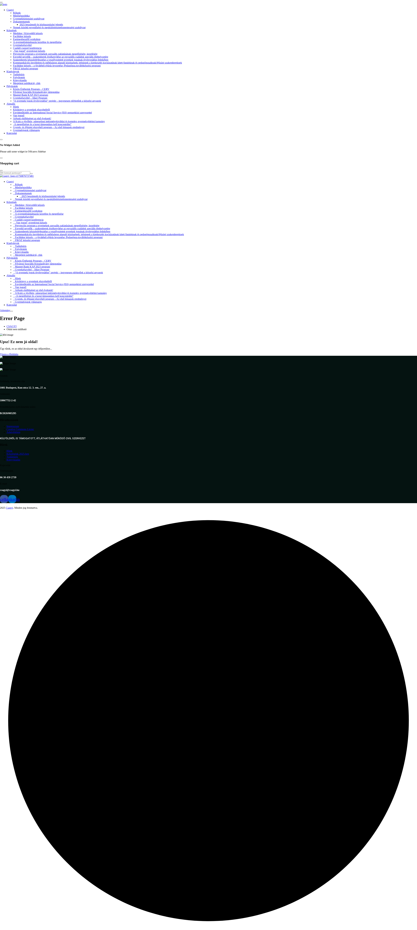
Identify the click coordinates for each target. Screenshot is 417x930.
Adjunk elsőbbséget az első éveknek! (32, 118)
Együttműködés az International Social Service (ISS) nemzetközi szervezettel (52, 112)
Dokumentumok (21, 21)
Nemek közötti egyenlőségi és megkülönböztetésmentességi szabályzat (49, 27)
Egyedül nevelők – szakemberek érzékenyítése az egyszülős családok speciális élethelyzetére (60, 56)
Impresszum (13, 426)
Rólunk (17, 12)
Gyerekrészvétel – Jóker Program (30, 98)
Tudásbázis (18, 74)
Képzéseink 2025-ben (18, 453)
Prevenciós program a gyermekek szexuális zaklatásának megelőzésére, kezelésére (55, 53)
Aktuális (11, 103)
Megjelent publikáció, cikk (26, 83)
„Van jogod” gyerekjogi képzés (29, 51)
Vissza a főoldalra (9, 354)
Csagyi (10, 9)
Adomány (5, 310)
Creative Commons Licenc (20, 429)
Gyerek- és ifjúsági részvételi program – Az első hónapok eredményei (48, 127)
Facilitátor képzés (22, 36)
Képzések (12, 30)
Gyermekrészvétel (22, 45)
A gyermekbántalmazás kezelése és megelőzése (37, 42)
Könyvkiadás (20, 80)
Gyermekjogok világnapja (26, 130)
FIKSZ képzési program (25, 68)
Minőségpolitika (21, 15)
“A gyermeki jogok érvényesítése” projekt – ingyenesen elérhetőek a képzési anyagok (57, 100)
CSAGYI (11, 326)
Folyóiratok (19, 77)
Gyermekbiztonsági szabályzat (28, 18)
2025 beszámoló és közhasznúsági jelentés (41, 24)
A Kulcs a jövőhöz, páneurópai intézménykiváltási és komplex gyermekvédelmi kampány (59, 121)
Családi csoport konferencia (27, 48)
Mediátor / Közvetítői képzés (28, 33)
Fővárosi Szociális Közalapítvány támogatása (36, 92)
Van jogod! (18, 115)
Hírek (16, 106)
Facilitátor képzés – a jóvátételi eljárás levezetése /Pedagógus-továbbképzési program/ (57, 65)
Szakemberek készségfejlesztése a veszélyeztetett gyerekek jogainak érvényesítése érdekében (60, 59)
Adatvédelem (13, 432)
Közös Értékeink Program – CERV (31, 89)
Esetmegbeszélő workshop (26, 39)
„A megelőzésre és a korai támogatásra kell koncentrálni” (42, 124)
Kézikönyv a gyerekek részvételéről (31, 109)
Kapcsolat (12, 133)
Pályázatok (12, 86)
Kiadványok (13, 71)
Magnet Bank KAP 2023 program (30, 95)
